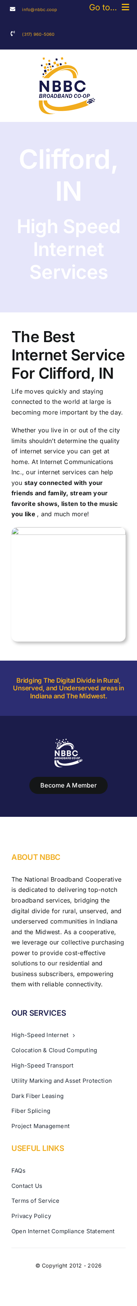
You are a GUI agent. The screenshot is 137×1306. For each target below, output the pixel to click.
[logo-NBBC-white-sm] (68, 742)
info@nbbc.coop (39, 9)
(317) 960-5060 (38, 34)
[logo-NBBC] (67, 60)
